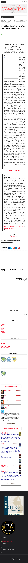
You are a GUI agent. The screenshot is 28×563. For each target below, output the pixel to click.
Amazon (11, 228)
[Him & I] (2, 398)
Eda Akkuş (3, 444)
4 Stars (2, 328)
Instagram (20, 226)
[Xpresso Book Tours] (14, 514)
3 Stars (2, 331)
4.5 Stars (3, 327)
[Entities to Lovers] (2, 403)
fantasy (15, 20)
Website (6, 226)
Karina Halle (4, 456)
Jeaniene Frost (7, 408)
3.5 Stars (3, 329)
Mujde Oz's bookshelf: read (11, 428)
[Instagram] (24, 1)
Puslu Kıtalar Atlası (5, 432)
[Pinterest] (26, 1)
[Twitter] (22, 1)
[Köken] (20, 446)
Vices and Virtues (7, 390)
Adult (5, 20)
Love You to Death (8, 411)
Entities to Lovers (8, 400)
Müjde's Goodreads (5, 346)
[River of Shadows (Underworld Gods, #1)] (20, 463)
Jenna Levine (7, 412)
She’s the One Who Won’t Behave (6, 242)
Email (2, 342)
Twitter (2, 344)
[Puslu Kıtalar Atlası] (20, 435)
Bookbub (6, 228)
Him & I (5, 395)
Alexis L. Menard (7, 391)
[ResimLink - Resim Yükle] (8, 535)
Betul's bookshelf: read (11, 386)
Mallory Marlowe (7, 401)
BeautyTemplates (18, 559)
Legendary (3, 465)
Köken (2, 443)
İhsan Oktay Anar (5, 433)
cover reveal (10, 20)
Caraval (2, 470)
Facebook (12, 226)
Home (2, 20)
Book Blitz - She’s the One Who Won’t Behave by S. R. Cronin (13, 270)
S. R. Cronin (21, 20)
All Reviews (3, 324)
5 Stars (2, 325)
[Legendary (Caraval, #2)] (20, 468)
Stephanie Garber (5, 466)
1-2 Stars (3, 332)
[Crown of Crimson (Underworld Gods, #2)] (20, 458)
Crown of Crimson (5, 455)
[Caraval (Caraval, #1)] (20, 473)
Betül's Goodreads (5, 347)
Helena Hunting (7, 396)
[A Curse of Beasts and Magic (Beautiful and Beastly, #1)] (2, 408)
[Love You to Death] (2, 414)
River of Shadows (5, 460)
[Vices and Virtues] (2, 393)
